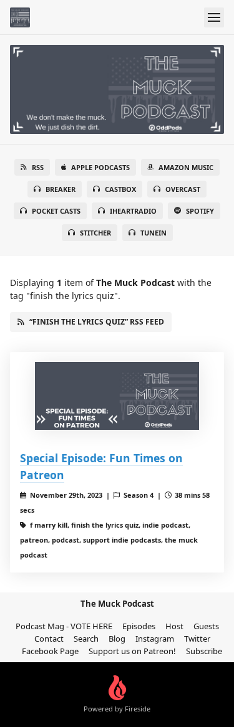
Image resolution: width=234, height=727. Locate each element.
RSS (38, 167)
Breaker (61, 189)
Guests (206, 626)
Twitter (197, 638)
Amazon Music (185, 167)
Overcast (182, 189)
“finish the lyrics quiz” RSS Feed (96, 321)
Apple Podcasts (100, 167)
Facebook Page (50, 651)
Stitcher (95, 232)
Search (86, 638)
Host (174, 626)
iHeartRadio (133, 211)
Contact (49, 638)
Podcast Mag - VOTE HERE (64, 626)
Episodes (138, 626)
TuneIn (153, 232)
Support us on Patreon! (132, 651)
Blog (117, 638)
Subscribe (204, 651)
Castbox (120, 189)
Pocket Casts (56, 211)
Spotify (200, 211)
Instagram (154, 638)
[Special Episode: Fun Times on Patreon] (117, 396)
